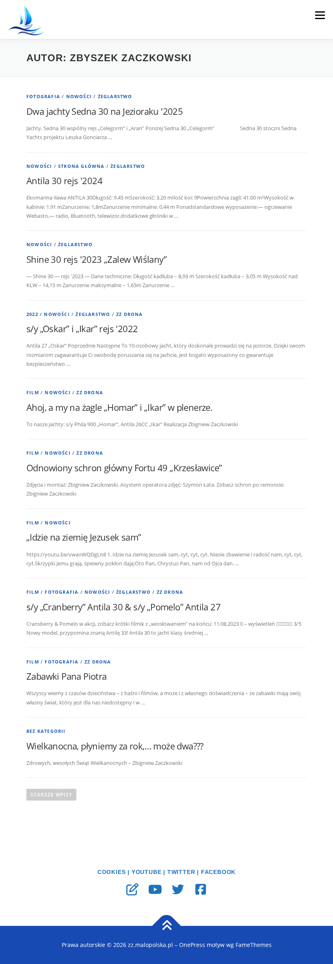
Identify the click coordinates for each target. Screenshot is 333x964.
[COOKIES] (132, 889)
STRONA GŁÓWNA (81, 166)
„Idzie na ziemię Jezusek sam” (83, 537)
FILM (32, 392)
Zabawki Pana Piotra (66, 676)
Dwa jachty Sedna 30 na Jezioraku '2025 (104, 111)
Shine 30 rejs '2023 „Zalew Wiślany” (96, 259)
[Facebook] (201, 889)
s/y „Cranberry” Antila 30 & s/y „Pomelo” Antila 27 (123, 607)
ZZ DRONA (129, 314)
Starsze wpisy (51, 794)
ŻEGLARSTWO (115, 96)
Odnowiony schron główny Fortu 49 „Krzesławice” (124, 468)
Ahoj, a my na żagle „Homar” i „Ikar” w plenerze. (119, 407)
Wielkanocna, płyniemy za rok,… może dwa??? (114, 746)
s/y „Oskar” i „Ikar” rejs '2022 (82, 328)
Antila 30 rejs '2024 (64, 180)
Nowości (79, 96)
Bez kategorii (46, 731)
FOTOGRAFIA (43, 96)
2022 (32, 314)
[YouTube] (155, 889)
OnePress (192, 945)
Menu (320, 15)
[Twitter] (178, 889)
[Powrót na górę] (166, 926)
